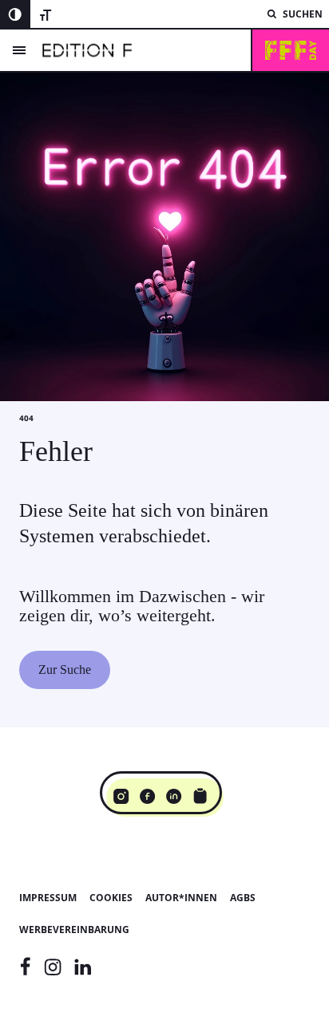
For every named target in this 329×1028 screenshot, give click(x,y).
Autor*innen (181, 897)
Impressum (48, 897)
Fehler (56, 451)
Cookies (111, 897)
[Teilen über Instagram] (121, 795)
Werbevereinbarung (74, 929)
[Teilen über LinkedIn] (174, 795)
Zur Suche (64, 669)
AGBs (243, 897)
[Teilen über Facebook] (147, 795)
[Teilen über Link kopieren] (200, 795)
